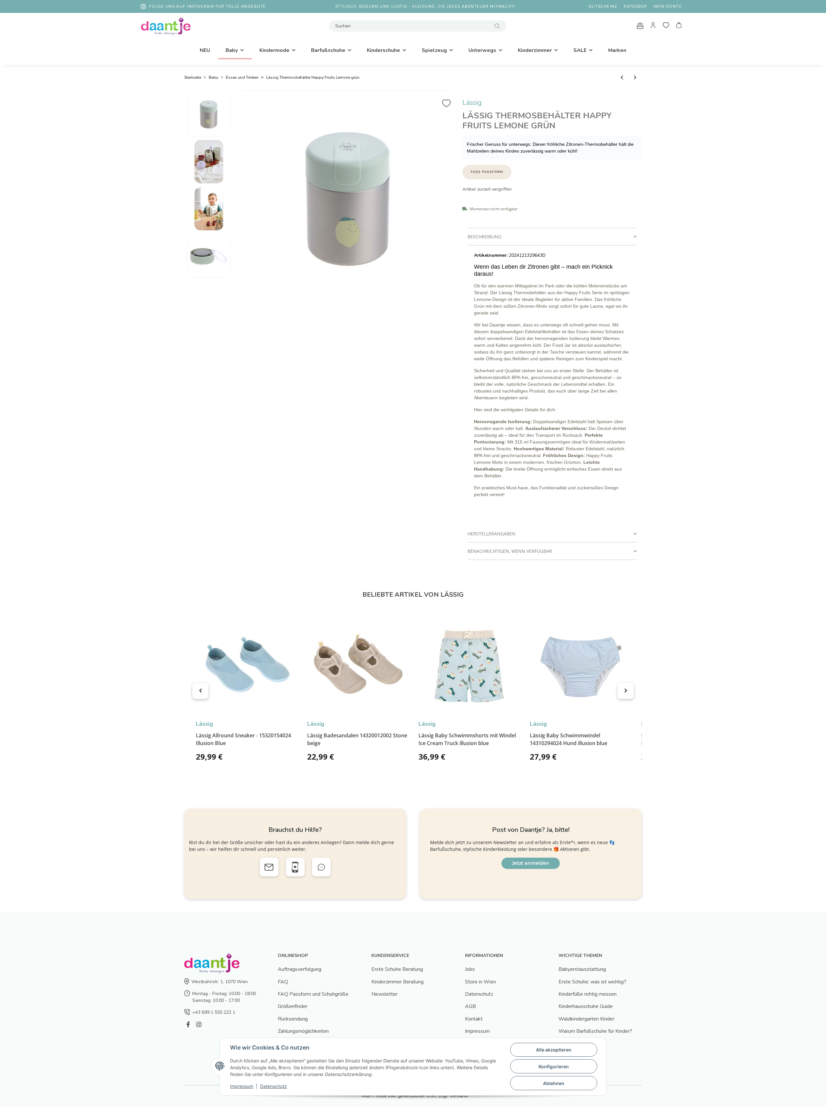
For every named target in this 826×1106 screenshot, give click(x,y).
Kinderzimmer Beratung (397, 981)
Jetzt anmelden (530, 863)
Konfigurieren (554, 1066)
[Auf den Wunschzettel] (446, 101)
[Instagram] (198, 1024)
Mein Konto (668, 6)
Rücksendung (293, 1018)
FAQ (283, 981)
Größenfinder (292, 1006)
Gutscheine (603, 6)
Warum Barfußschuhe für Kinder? (595, 1031)
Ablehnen (553, 1083)
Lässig (472, 102)
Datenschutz (479, 994)
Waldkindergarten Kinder (586, 1018)
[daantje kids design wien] (166, 26)
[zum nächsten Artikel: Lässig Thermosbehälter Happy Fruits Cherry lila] (635, 78)
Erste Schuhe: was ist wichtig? (592, 981)
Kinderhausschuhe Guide (586, 1006)
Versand (458, 1095)
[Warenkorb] (678, 26)
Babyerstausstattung (582, 969)
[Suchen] (497, 26)
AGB (470, 1006)
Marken (617, 50)
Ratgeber (635, 6)
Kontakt (474, 1018)
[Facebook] (188, 1024)
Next (626, 691)
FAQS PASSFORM (487, 172)
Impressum (477, 1031)
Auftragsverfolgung (299, 969)
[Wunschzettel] (666, 26)
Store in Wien (480, 981)
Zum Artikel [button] (280, 759)
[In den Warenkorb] (467, 93)
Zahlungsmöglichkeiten (303, 1031)
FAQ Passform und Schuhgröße (313, 994)
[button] (653, 26)
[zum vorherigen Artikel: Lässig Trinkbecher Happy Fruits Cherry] (622, 78)
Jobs (470, 969)
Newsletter (384, 994)
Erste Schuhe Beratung (397, 969)
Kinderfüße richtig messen (588, 994)
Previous (200, 691)
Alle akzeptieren (553, 1049)
